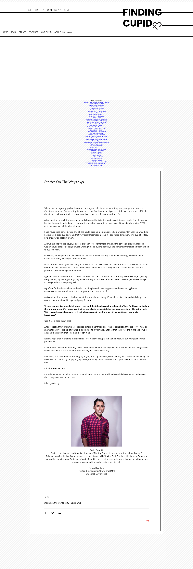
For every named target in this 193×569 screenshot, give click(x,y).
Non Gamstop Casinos (96, 108)
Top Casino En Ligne (96, 165)
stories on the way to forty (56, 503)
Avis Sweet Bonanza (96, 145)
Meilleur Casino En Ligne (96, 128)
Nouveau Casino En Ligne (96, 157)
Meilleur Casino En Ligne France (96, 139)
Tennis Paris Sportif (96, 144)
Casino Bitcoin (96, 155)
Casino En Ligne (96, 152)
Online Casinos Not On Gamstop (96, 120)
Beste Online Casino (96, 130)
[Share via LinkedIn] (59, 513)
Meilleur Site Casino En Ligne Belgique (96, 142)
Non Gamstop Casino (97, 110)
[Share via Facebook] (45, 513)
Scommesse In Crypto (96, 150)
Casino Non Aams (96, 106)
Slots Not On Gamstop (96, 114)
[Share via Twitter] (52, 513)
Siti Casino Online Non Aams (96, 124)
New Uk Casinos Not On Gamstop (96, 136)
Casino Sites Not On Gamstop (96, 127)
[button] (96, 421)
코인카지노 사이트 (96, 158)
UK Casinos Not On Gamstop (96, 111)
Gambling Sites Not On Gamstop (96, 119)
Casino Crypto (96, 141)
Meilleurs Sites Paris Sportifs (96, 149)
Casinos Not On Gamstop (96, 134)
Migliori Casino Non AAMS (96, 163)
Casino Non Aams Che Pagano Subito (96, 102)
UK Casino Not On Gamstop (96, 122)
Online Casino (96, 117)
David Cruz (76, 503)
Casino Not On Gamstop (97, 103)
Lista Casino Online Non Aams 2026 (96, 162)
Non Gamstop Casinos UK (96, 105)
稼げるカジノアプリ (96, 147)
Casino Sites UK (96, 113)
